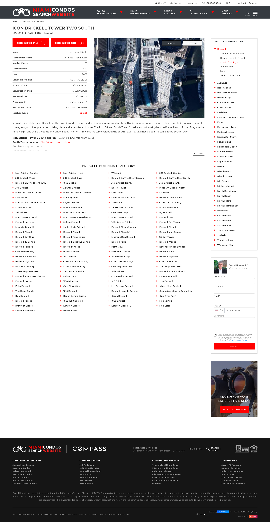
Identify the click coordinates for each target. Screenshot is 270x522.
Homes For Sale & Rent (232, 58)
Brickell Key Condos (23, 480)
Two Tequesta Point (170, 266)
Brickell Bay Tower (169, 222)
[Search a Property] (247, 12)
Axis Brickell (22, 187)
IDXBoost (253, 517)
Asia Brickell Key (120, 256)
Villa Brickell (118, 271)
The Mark (116, 202)
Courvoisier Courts (169, 261)
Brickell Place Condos (123, 227)
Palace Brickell (71, 222)
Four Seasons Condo (26, 217)
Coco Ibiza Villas (229, 480)
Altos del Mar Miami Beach (165, 468)
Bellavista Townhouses (233, 471)
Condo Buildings (229, 62)
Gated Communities (230, 75)
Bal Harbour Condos (23, 471)
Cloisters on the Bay (231, 477)
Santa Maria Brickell (74, 227)
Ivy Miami (164, 192)
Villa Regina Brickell (122, 222)
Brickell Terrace (24, 246)
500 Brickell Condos (170, 173)
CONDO (106, 12)
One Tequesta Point (122, 266)
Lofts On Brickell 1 (25, 310)
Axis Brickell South (169, 182)
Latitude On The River (123, 197)
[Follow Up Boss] (215, 335)
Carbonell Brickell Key (75, 261)
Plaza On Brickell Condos (77, 192)
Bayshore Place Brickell (172, 246)
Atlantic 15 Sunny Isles (163, 477)
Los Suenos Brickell (122, 286)
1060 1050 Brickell (73, 300)
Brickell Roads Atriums (172, 271)
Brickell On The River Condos (127, 178)
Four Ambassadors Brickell (30, 202)
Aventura (156, 483)
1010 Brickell (70, 291)
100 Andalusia (86, 465)
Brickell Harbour (24, 222)
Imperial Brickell (24, 227)
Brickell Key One (168, 256)
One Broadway (119, 212)
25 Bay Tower (166, 237)
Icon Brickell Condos (26, 173)
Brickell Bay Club (24, 237)
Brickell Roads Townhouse (30, 276)
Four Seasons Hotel (122, 217)
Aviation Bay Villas (230, 468)
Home (15, 21)
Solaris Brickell (23, 207)
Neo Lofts (164, 305)
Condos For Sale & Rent (232, 53)
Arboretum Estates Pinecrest (167, 474)
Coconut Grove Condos (25, 483)
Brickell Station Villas (170, 197)
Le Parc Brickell (168, 276)
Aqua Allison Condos (23, 465)
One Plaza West (72, 286)
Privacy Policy (231, 340)
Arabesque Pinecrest (163, 471)
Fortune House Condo (75, 212)
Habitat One (69, 276)
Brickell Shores (71, 246)
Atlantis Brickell (72, 187)
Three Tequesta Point (27, 271)
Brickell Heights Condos (124, 291)
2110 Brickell (166, 281)
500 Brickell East (72, 178)
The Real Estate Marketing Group (243, 512)
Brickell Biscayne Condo (76, 241)
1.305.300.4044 (213, 3)
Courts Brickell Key (122, 261)
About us (192, 3)
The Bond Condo (24, 291)
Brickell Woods (167, 241)
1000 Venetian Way (89, 468)
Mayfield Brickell (72, 207)
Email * (217, 296)
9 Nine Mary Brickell (170, 286)
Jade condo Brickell (122, 207)
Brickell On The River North (174, 178)
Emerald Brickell (168, 207)
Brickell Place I (167, 227)
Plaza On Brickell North (172, 187)
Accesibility (124, 514)
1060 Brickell (118, 300)
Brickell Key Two (24, 261)
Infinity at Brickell (24, 305)
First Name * (219, 277)
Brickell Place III (72, 232)
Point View (117, 246)
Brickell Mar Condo (170, 232)
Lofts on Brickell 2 (121, 305)
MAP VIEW (192, 43)
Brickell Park (118, 241)
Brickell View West (25, 256)
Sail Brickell (21, 212)
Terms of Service (242, 340)
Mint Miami (21, 197)
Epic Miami (117, 192)
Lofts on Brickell (72, 305)
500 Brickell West (25, 178)
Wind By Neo (70, 197)
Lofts (222, 71)
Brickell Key (69, 310)
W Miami (116, 173)
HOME (140, 12)
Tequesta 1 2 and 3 (73, 271)
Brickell (83, 113)
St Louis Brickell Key (74, 266)
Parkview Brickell (120, 251)
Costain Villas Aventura (233, 483)
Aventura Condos (21, 468)
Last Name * (219, 286)
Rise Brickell (22, 296)
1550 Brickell (70, 256)
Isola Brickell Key (24, 266)
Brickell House (23, 281)
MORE (227, 12)
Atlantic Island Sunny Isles (165, 480)
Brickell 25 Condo (25, 241)
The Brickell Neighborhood (55, 142)
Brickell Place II (24, 232)
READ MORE (198, 154)
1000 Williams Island (90, 471)
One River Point (167, 296)
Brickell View (166, 251)
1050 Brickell (70, 182)
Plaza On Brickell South (28, 192)
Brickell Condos (21, 477)
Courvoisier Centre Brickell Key (176, 291)
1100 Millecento (71, 281)
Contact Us (176, 3)
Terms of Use (112, 514)
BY (199, 12)
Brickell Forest (23, 300)
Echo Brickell (22, 286)
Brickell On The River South (30, 182)
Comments (219, 316)
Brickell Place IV (120, 232)
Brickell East (166, 217)
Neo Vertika (165, 300)
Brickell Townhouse (74, 237)
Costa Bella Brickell (122, 276)
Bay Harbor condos (22, 474)
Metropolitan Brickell (123, 237)
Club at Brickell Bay (170, 202)
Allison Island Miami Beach (165, 465)
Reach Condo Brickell (75, 296)
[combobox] (219, 310)
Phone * (217, 306)
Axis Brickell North (121, 182)
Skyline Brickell (71, 202)
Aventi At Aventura (231, 465)
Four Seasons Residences (77, 217)
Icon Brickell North (73, 173)
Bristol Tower (118, 187)
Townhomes (226, 66)
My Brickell (165, 212)
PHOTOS (171, 43)
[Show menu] (255, 12)
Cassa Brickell (119, 296)
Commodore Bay (24, 251)
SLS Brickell (117, 281)
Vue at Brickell (71, 251)
